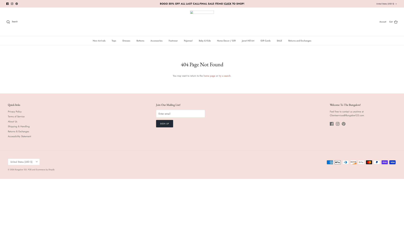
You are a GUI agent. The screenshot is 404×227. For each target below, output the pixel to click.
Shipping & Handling (19, 126)
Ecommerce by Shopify (45, 169)
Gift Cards (265, 40)
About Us (12, 121)
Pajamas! (188, 40)
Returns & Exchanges (18, 131)
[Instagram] (12, 4)
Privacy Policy (15, 111)
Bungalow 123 (21, 169)
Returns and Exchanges (299, 40)
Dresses (126, 40)
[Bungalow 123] (202, 22)
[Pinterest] (16, 4)
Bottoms (140, 40)
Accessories (156, 40)
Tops (114, 40)
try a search (225, 76)
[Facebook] (7, 4)
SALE (279, 40)
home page (209, 76)
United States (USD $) (385, 3)
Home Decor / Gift (226, 40)
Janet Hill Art (248, 40)
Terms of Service (16, 116)
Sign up (164, 123)
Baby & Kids (205, 40)
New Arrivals (99, 40)
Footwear (173, 40)
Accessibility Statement (19, 136)
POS (30, 169)
